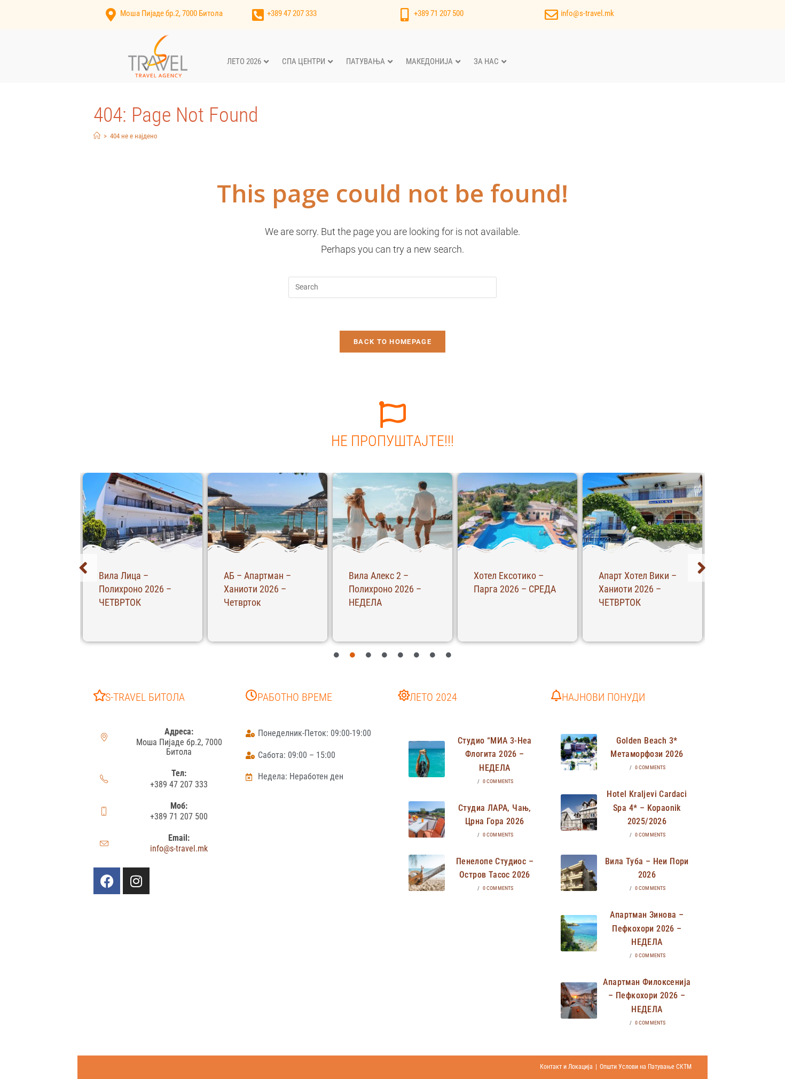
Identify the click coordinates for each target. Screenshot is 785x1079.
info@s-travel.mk (587, 13)
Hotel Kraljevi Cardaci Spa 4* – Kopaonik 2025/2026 (647, 807)
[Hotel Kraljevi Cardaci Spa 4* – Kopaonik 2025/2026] (579, 812)
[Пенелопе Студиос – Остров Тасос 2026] (427, 873)
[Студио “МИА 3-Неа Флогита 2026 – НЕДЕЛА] (427, 759)
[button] (83, 568)
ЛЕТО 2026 (244, 61)
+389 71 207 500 (439, 13)
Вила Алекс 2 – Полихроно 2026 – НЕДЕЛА (385, 589)
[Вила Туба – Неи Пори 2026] (579, 873)
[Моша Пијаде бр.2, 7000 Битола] (110, 14)
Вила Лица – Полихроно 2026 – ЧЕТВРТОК (135, 589)
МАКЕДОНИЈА (429, 61)
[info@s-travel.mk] (551, 14)
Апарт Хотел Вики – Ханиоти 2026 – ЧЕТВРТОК (638, 589)
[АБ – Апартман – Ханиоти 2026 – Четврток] (267, 513)
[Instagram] (136, 880)
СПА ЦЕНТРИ (303, 61)
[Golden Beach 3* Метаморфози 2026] (579, 752)
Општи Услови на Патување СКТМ (646, 1066)
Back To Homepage (392, 342)
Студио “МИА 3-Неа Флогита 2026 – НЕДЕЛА (495, 754)
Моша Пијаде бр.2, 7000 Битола (171, 13)
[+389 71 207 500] (404, 14)
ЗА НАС (486, 61)
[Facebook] (106, 880)
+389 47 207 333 (292, 13)
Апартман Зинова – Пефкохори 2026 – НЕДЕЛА (647, 928)
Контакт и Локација (566, 1066)
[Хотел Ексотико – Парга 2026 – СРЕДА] (517, 513)
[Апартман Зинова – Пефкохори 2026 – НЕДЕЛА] (579, 933)
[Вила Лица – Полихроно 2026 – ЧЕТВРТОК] (142, 513)
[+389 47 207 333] (257, 14)
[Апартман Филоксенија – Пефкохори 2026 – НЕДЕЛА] (579, 1000)
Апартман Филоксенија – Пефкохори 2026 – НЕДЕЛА (646, 995)
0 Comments (498, 781)
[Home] (96, 136)
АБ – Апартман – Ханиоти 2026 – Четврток (257, 589)
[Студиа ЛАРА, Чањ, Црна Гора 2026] (427, 819)
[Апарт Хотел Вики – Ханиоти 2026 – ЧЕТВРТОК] (642, 513)
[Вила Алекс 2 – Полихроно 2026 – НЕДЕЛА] (392, 513)
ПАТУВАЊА (365, 61)
